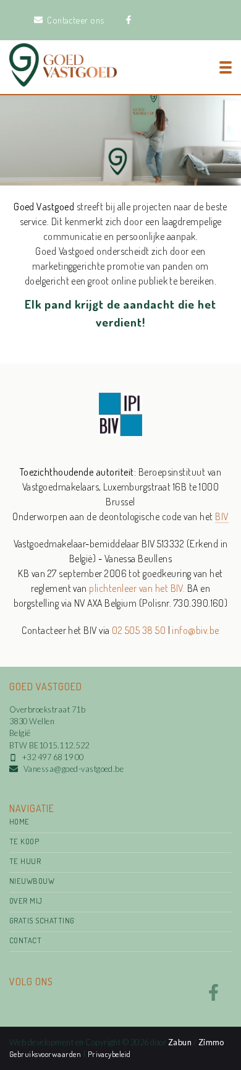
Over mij (26, 900)
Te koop (24, 841)
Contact (25, 940)
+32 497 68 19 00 (53, 757)
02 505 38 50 (139, 630)
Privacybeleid (109, 1054)
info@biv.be (195, 630)
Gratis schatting (42, 920)
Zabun (180, 1042)
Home (19, 821)
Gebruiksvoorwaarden (46, 1054)
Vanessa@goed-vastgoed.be (73, 769)
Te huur (25, 861)
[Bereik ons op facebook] (213, 997)
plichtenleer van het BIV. (137, 588)
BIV (221, 516)
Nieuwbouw (31, 881)
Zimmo (211, 1042)
